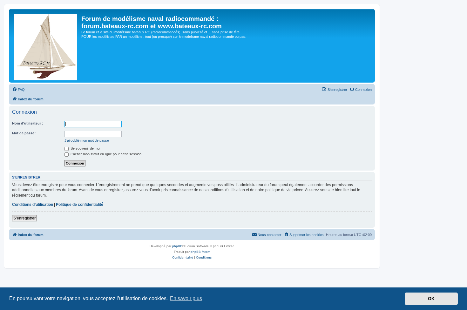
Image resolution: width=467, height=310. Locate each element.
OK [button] (431, 298)
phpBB (177, 246)
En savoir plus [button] (186, 298)
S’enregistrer (24, 218)
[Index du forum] (45, 45)
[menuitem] (18, 89)
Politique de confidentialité (79, 204)
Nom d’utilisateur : (27, 123)
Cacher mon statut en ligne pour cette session (105, 154)
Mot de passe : (24, 133)
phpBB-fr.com (200, 251)
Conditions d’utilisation (32, 204)
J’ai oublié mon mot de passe (86, 140)
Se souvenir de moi (85, 148)
